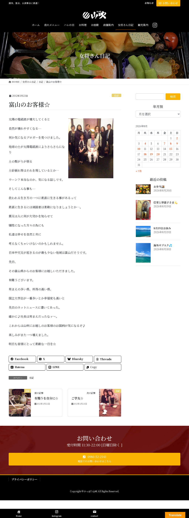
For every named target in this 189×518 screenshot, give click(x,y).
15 (170, 149)
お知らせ (149, 2)
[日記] (20, 402)
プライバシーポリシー (24, 479)
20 (158, 154)
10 (139, 149)
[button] (94, 459)
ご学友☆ (77, 398)
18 (145, 154)
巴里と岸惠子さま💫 (165, 202)
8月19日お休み (162, 228)
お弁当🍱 (159, 186)
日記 (116, 95)
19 (151, 154)
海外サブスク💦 (163, 245)
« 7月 (139, 171)
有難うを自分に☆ (46, 398)
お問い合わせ (170, 3)
